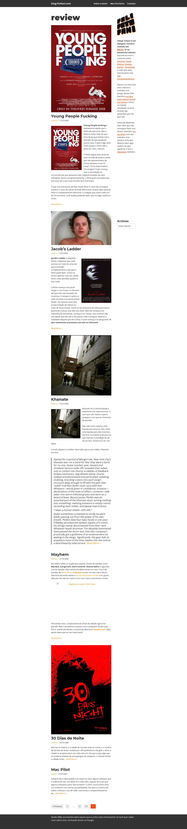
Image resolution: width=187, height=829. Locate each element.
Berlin (120, 49)
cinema (54, 120)
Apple (128, 61)
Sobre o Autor (101, 3)
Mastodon (122, 152)
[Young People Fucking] (81, 68)
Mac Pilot (60, 769)
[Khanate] (81, 365)
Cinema (128, 64)
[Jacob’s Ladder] (81, 228)
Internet (121, 61)
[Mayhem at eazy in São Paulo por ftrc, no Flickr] (81, 601)
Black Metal (66, 572)
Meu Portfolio (117, 3)
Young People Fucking (74, 116)
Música (120, 64)
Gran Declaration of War (88, 575)
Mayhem (60, 554)
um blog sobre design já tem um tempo (126, 99)
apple (53, 774)
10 (86, 806)
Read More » (56, 204)
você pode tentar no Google (81, 820)
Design (120, 67)
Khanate (59, 399)
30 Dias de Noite (67, 738)
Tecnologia (129, 67)
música (54, 404)
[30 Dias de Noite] (81, 689)
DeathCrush (99, 629)
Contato (131, 3)
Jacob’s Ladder (66, 248)
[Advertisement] (126, 186)
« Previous (57, 806)
